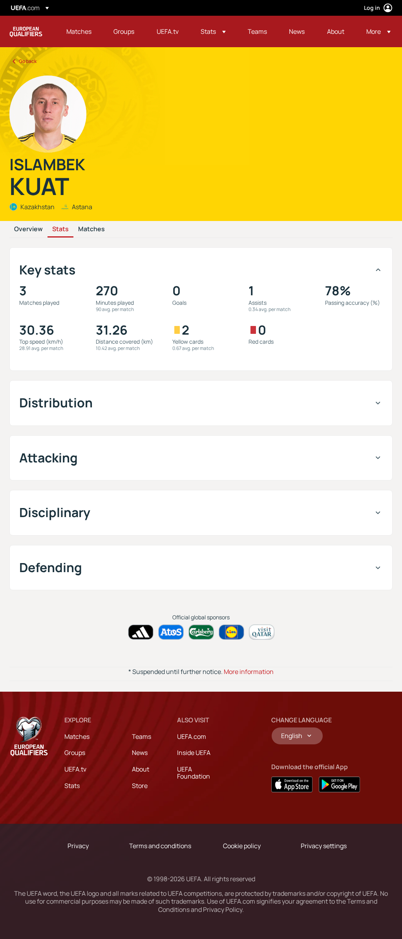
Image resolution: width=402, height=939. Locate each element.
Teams (141, 736)
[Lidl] (231, 632)
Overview (28, 229)
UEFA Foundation (193, 773)
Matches (91, 229)
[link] (79, 31)
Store (140, 785)
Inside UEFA (193, 752)
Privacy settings (324, 845)
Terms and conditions (160, 845)
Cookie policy (242, 845)
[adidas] (140, 632)
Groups (74, 752)
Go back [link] (28, 61)
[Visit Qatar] (261, 632)
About (140, 769)
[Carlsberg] (201, 632)
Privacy (78, 845)
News (140, 752)
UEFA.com (191, 736)
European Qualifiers (25, 31)
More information (249, 671)
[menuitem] (80, 31)
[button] (213, 31)
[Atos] (171, 632)
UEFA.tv (75, 769)
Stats (60, 229)
